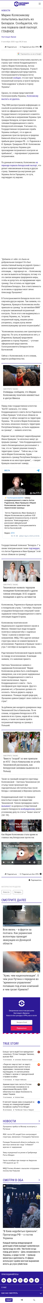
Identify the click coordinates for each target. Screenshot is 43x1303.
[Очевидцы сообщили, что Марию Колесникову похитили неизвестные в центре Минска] (21, 375)
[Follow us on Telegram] (26, 1280)
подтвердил (34, 548)
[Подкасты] (37, 1280)
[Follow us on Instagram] (20, 1280)
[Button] (11, 47)
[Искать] (34, 1300)
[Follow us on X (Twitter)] (9, 1280)
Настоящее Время (8, 37)
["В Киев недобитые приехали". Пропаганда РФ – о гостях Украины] (21, 1206)
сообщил (17, 78)
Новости (5, 10)
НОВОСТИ (9, 1121)
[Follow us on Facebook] (3, 1280)
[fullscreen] (39, 862)
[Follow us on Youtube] (15, 1280)
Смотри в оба (13, 1180)
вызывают (6, 806)
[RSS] (31, 1280)
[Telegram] (21, 1300)
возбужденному (28, 809)
